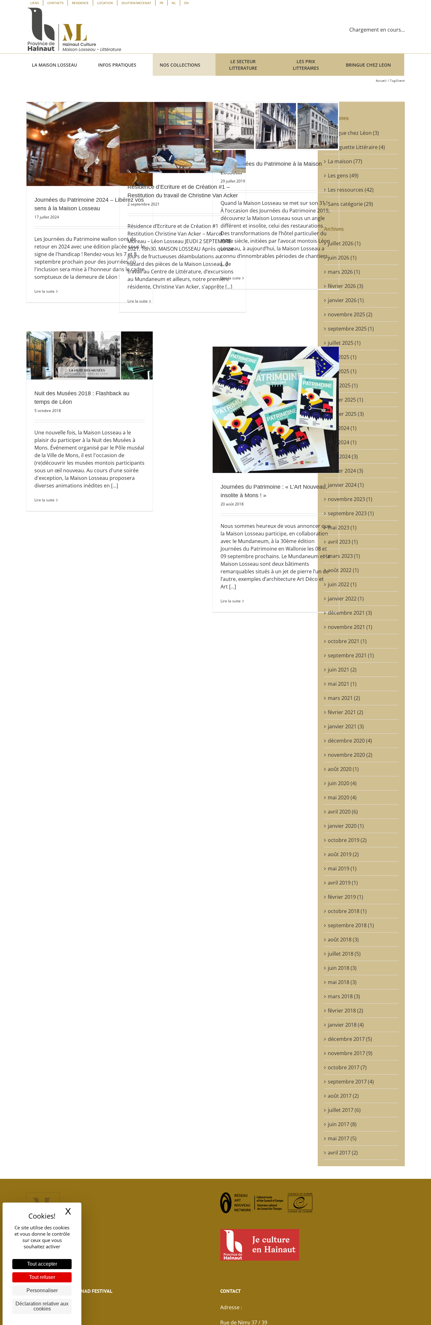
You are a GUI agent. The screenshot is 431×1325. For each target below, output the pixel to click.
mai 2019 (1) (342, 868)
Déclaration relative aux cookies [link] (41, 1306)
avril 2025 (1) (343, 385)
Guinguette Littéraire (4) (356, 147)
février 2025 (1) (345, 399)
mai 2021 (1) (342, 683)
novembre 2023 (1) (350, 499)
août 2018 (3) (343, 939)
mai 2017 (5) (342, 1138)
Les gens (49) (343, 175)
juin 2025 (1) (342, 357)
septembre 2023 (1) (351, 513)
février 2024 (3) (345, 470)
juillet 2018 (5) (344, 953)
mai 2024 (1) (342, 442)
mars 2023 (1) (344, 555)
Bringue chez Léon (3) (353, 132)
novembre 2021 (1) (350, 627)
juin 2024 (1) (342, 428)
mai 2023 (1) (342, 527)
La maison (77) (345, 161)
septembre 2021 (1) (351, 655)
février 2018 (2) (345, 1010)
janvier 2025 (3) (346, 413)
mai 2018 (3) (342, 982)
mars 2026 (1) (344, 271)
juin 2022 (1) (342, 584)
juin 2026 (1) (342, 257)
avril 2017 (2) (343, 1152)
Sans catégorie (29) (350, 203)
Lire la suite (44, 291)
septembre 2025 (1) (351, 328)
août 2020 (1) (343, 769)
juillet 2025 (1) (344, 342)
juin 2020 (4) (342, 783)
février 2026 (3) (345, 286)
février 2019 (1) (345, 896)
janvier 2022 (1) (346, 598)
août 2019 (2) (343, 854)
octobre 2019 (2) (347, 840)
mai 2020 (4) (342, 797)
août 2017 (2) (343, 1095)
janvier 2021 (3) (346, 726)
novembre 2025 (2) (350, 314)
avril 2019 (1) (343, 882)
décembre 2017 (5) (350, 1039)
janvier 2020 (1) (346, 825)
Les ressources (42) (351, 189)
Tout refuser (42, 1277)
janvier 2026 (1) (346, 300)
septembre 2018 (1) (351, 925)
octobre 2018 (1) (347, 911)
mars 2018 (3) (344, 996)
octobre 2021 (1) (347, 641)
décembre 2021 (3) (350, 612)
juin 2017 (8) (342, 1124)
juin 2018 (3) (342, 967)
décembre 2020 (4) (350, 740)
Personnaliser (42, 1290)
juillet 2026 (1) (344, 243)
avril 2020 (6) (343, 811)
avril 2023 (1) (343, 541)
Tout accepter (42, 1264)
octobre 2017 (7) (347, 1067)
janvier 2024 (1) (346, 484)
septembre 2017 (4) (351, 1081)
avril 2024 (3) (343, 456)
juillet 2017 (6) (344, 1110)
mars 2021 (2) (344, 698)
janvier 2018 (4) (346, 1024)
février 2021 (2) (345, 712)
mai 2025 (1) (342, 371)
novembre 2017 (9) (350, 1053)
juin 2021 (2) (342, 669)
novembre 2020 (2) (350, 754)
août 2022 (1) (343, 570)
